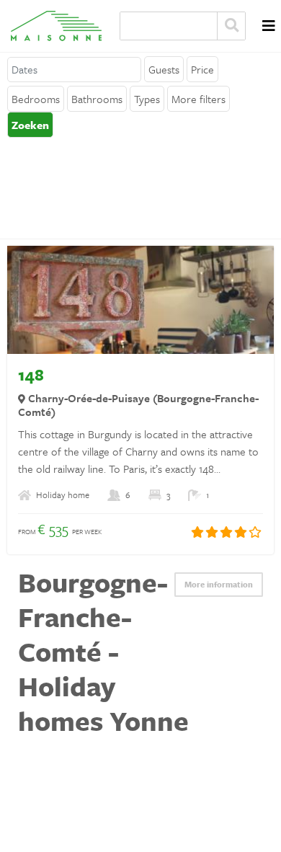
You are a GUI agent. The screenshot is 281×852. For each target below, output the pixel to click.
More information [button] (218, 584)
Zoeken (231, 26)
